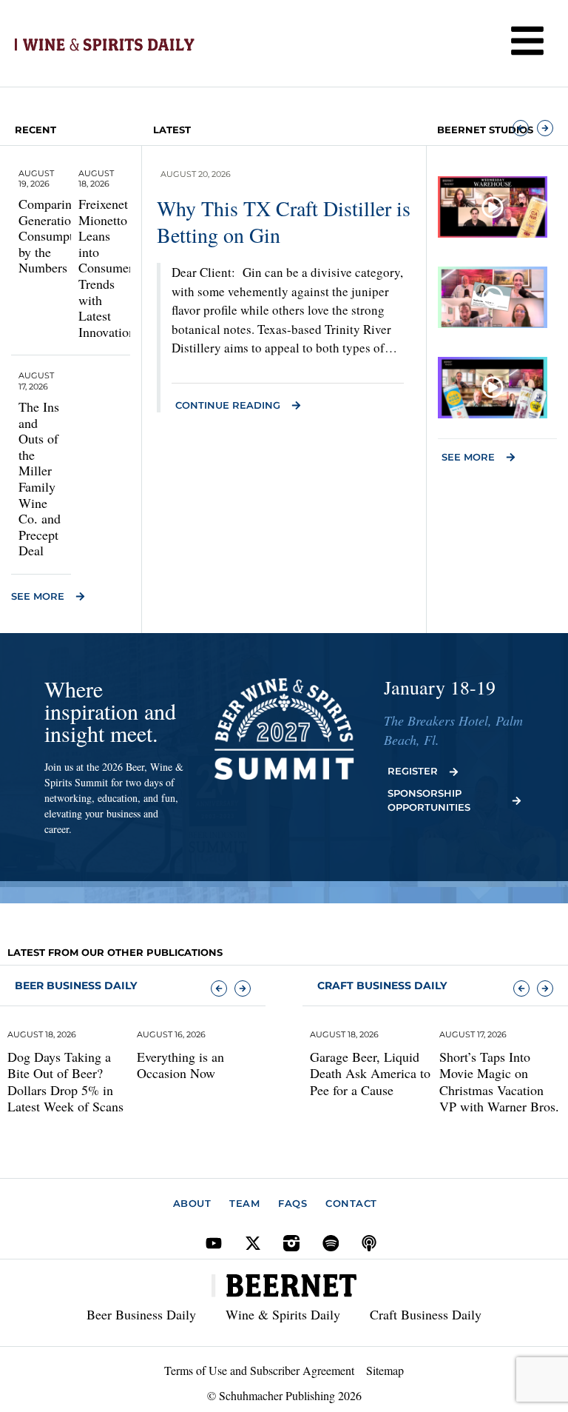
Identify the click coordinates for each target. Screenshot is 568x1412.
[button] (521, 128)
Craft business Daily (382, 985)
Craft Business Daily (425, 1314)
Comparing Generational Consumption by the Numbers (54, 235)
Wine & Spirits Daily (283, 1314)
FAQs (292, 1203)
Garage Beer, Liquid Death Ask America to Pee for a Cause (370, 1073)
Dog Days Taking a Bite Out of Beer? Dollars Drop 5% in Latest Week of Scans (65, 1082)
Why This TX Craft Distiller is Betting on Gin (283, 221)
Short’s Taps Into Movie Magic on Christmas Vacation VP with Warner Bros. (499, 1082)
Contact (351, 1203)
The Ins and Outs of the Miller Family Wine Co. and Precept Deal (39, 478)
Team (244, 1203)
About (192, 1203)
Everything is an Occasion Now (180, 1065)
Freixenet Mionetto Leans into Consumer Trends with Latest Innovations (109, 268)
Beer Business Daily (76, 985)
